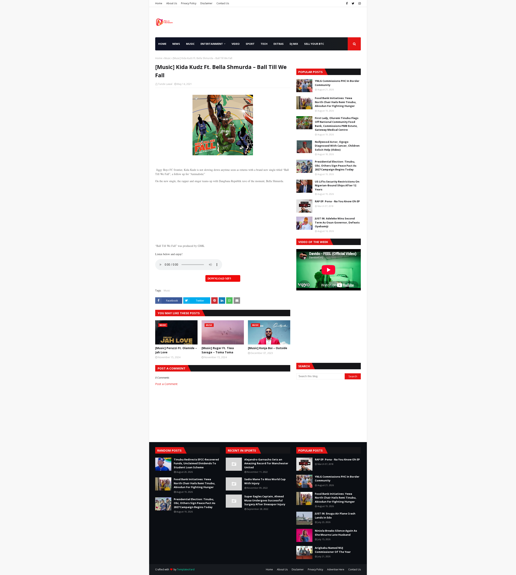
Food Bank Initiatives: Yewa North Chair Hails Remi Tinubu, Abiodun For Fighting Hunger (335, 102)
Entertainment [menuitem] (212, 44)
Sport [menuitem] (250, 44)
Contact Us (222, 3)
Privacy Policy (188, 3)
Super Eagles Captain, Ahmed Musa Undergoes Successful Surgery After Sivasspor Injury (264, 500)
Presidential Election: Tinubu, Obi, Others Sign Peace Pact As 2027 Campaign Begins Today (335, 165)
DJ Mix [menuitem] (294, 44)
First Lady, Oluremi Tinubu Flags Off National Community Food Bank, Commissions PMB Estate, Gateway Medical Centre (336, 124)
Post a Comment (166, 384)
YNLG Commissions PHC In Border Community (337, 83)
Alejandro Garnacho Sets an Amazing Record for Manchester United (266, 463)
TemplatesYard (186, 569)
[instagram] (359, 3)
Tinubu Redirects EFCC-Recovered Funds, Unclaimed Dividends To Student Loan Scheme (196, 463)
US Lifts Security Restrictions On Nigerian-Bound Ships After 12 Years (337, 185)
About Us (171, 3)
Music (167, 58)
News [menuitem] (176, 44)
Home (158, 3)
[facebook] (347, 3)
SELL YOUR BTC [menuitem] (314, 44)
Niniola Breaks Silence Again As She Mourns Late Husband (336, 532)
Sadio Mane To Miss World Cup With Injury (265, 481)
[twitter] (353, 3)
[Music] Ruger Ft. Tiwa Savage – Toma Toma (218, 350)
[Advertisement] (222, 211)
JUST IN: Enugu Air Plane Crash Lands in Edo (335, 515)
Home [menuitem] (162, 44)
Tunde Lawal (165, 84)
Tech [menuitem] (264, 44)
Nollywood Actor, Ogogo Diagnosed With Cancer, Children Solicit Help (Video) (337, 145)
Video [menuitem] (236, 44)
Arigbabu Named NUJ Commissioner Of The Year (333, 550)
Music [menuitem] (190, 44)
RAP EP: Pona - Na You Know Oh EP (337, 201)
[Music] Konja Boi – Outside (267, 348)
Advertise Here (335, 569)
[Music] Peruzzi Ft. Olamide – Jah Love (176, 350)
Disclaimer (206, 3)
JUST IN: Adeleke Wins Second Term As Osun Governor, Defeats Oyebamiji (337, 222)
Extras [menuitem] (279, 44)
